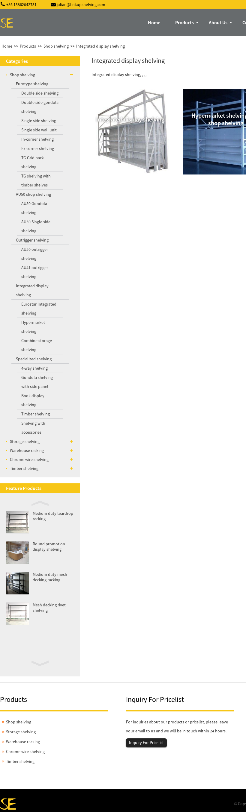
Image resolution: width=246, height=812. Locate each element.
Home (7, 46)
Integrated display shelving (100, 46)
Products (28, 46)
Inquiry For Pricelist (146, 742)
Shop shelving (56, 46)
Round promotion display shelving (49, 546)
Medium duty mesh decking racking (50, 577)
